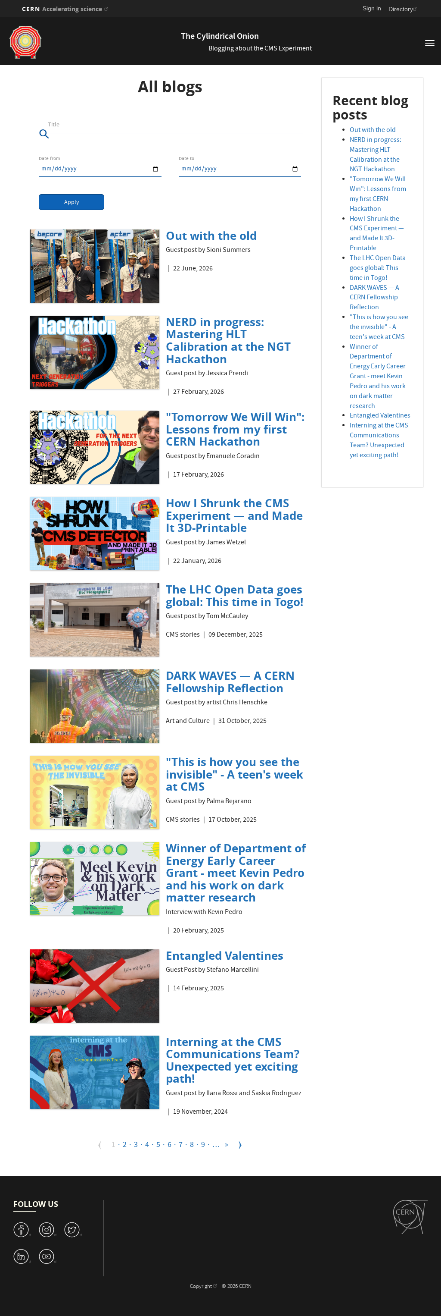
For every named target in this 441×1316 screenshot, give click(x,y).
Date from (49, 158)
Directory (400, 9)
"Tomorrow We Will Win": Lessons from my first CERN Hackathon (235, 429)
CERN (62, 9)
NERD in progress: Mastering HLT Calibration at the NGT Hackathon (228, 340)
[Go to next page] (240, 1145)
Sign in (372, 8)
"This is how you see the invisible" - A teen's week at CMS (234, 774)
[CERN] (410, 1217)
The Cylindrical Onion (220, 37)
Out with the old (211, 235)
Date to (186, 158)
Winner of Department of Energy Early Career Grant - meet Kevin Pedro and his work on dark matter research (236, 872)
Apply (71, 202)
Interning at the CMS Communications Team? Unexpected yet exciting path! (232, 1060)
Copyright (201, 1280)
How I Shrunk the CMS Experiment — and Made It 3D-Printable (234, 515)
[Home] (99, 42)
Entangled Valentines (224, 955)
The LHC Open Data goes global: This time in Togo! (234, 595)
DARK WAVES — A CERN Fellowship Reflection (230, 682)
